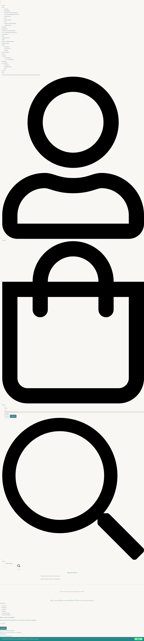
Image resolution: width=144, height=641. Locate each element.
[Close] (85, 96)
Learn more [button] (36, 638)
